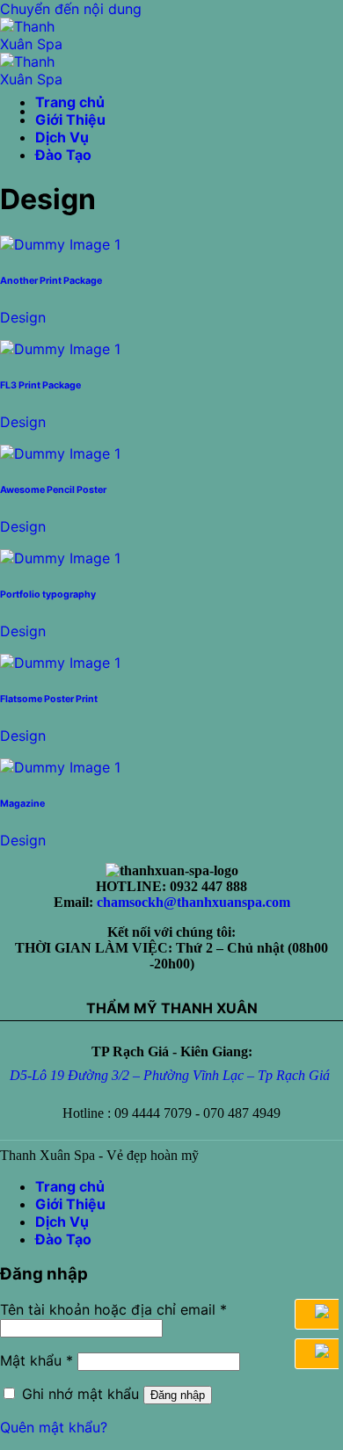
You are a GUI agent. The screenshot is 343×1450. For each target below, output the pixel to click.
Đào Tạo (63, 154)
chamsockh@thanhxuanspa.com (193, 902)
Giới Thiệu (70, 119)
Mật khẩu (36, 1360)
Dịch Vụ (62, 137)
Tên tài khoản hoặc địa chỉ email (113, 1309)
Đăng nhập (177, 1395)
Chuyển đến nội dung (71, 9)
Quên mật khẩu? (53, 1427)
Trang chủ (70, 102)
